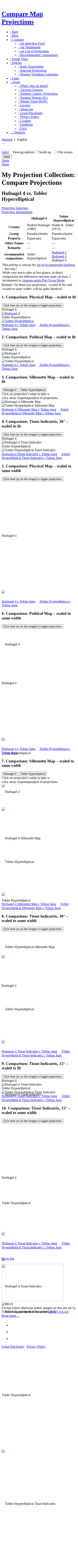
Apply (6, 156)
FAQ (22, 128)
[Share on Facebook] (13, 1325)
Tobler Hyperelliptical (32, 389)
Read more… (10, 1315)
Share (5, 160)
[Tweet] (13, 1332)
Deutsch (7, 139)
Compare (17, 39)
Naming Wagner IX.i (33, 97)
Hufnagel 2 (59, 252)
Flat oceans (65, 152)
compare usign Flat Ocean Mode (43, 280)
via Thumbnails (29, 47)
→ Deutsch (17, 132)
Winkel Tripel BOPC (33, 101)
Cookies (24, 121)
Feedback (25, 124)
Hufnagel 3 (59, 256)
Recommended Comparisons (38, 55)
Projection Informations (17, 212)
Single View (19, 59)
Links (14, 78)
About (15, 82)
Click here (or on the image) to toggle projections (32, 305)
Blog (14, 35)
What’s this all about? (33, 86)
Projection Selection (15, 208)
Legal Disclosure (30, 113)
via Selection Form (31, 43)
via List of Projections (33, 51)
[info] (5, 152)
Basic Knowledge (31, 66)
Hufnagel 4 (9, 389)
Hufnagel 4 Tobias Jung (18, 325)
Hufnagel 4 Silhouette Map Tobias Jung (29, 409)
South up (45, 152)
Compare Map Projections (22, 17)
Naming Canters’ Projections (38, 93)
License (24, 105)
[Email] (13, 1338)
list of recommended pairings (56, 265)
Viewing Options (30, 90)
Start (14, 32)
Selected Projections (32, 70)
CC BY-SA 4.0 (58, 1311)
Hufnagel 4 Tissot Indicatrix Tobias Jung (29, 454)
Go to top (8, 1258)
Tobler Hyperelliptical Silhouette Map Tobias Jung (35, 411)
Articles (16, 63)
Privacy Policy (28, 117)
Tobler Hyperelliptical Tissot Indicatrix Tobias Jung (36, 456)
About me (25, 109)
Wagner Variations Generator (38, 74)
